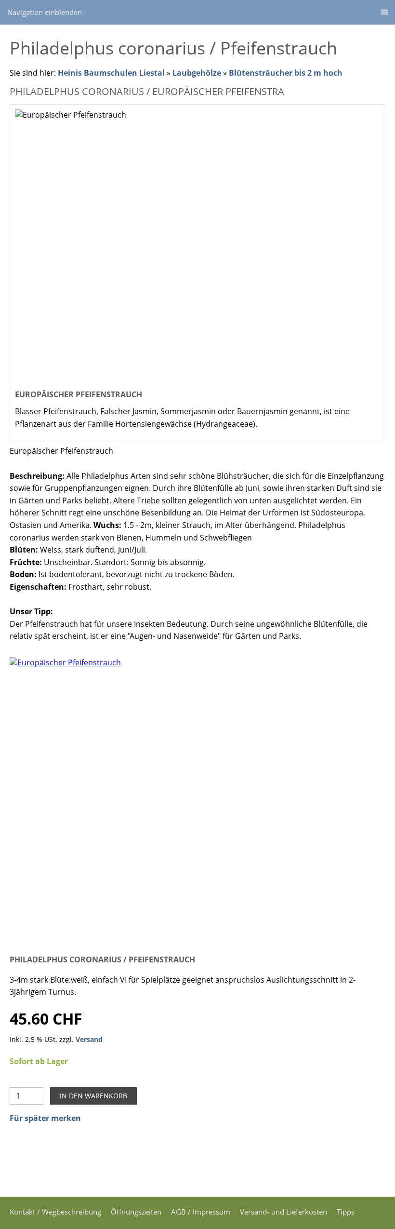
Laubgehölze (196, 73)
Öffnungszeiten (136, 1211)
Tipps (346, 1211)
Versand (89, 1039)
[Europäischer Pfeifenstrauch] (197, 798)
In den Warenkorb (93, 1095)
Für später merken (45, 1118)
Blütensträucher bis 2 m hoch (285, 73)
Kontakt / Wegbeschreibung (55, 1211)
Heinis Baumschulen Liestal (112, 73)
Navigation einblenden (44, 12)
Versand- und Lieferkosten (283, 1211)
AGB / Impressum (200, 1211)
